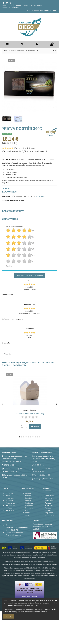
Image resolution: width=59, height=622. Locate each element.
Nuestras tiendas (28, 499)
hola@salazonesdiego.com (16, 527)
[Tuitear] (6, 188)
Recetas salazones (29, 514)
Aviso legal (49, 500)
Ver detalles (40, 196)
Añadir (36, 426)
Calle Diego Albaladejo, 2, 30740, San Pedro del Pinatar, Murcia (43, 458)
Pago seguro (7, 5)
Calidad (18, 5)
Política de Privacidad (49, 504)
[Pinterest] (8, 188)
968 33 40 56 (38, 465)
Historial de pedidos (10, 506)
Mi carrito (9, 500)
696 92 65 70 (12, 530)
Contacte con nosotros (14, 532)
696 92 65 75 (9, 465)
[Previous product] (54, 50)
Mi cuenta (9, 493)
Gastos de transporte (29, 504)
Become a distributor (10, 8)
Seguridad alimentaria (49, 514)
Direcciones (10, 503)
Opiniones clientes (29, 509)
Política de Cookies (49, 509)
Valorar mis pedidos (13, 535)
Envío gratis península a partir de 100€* (41, 10)
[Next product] (55, 50)
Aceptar (9, 616)
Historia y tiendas (29, 494)
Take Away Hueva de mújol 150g (29, 413)
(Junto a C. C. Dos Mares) (11, 461)
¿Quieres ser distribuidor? (33, 5)
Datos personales (10, 497)
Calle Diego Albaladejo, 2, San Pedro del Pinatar (14, 457)
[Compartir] (3, 188)
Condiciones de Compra (50, 497)
